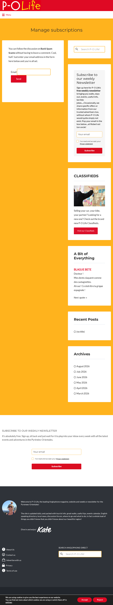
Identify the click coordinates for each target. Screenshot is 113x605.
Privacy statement (86, 144)
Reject (100, 600)
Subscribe (89, 150)
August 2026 (83, 366)
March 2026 (82, 393)
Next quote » (80, 297)
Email (14, 72)
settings (9, 602)
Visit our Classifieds (85, 231)
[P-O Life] (21, 5)
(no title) (80, 331)
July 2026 (81, 371)
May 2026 (81, 382)
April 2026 (81, 388)
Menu (8, 15)
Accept (84, 600)
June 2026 (81, 377)
